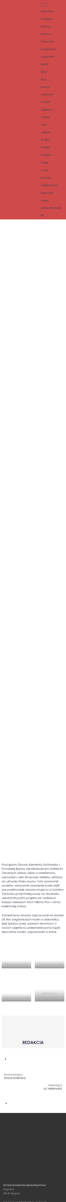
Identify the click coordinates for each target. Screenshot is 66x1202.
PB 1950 (45, 147)
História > (46, 34)
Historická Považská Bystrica (47, 19)
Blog (43, 79)
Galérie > (46, 132)
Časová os (47, 41)
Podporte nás (49, 185)
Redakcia (16, 839)
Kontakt (46, 177)
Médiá (45, 64)
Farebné (46, 155)
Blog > (44, 72)
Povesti (45, 102)
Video (44, 162)
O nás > (45, 170)
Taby (44, 125)
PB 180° (45, 140)
